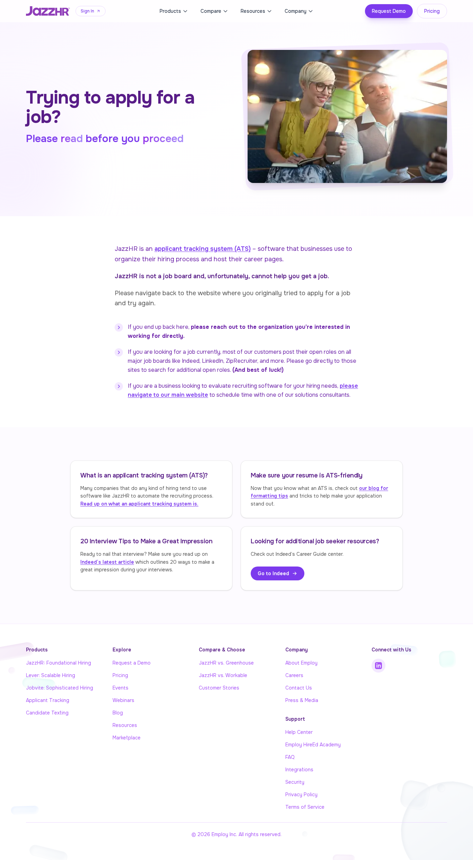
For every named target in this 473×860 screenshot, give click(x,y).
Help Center (299, 732)
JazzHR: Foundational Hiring (58, 663)
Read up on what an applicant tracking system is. (139, 504)
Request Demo (389, 11)
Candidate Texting (47, 713)
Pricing (432, 11)
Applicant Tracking (47, 700)
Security (294, 782)
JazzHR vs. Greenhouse (226, 663)
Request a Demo (132, 663)
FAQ (290, 757)
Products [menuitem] (170, 11)
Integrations (299, 769)
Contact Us (298, 688)
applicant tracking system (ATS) (202, 249)
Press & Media (301, 700)
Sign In (87, 11)
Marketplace (127, 738)
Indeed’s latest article (107, 562)
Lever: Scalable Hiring (50, 675)
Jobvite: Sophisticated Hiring (59, 688)
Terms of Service (304, 807)
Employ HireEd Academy (313, 744)
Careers (294, 675)
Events (120, 688)
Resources (125, 725)
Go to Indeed (273, 573)
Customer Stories (219, 688)
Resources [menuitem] (253, 11)
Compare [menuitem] (210, 11)
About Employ (301, 663)
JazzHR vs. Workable (223, 675)
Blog (118, 713)
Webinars (123, 700)
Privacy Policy (301, 794)
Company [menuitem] (295, 11)
